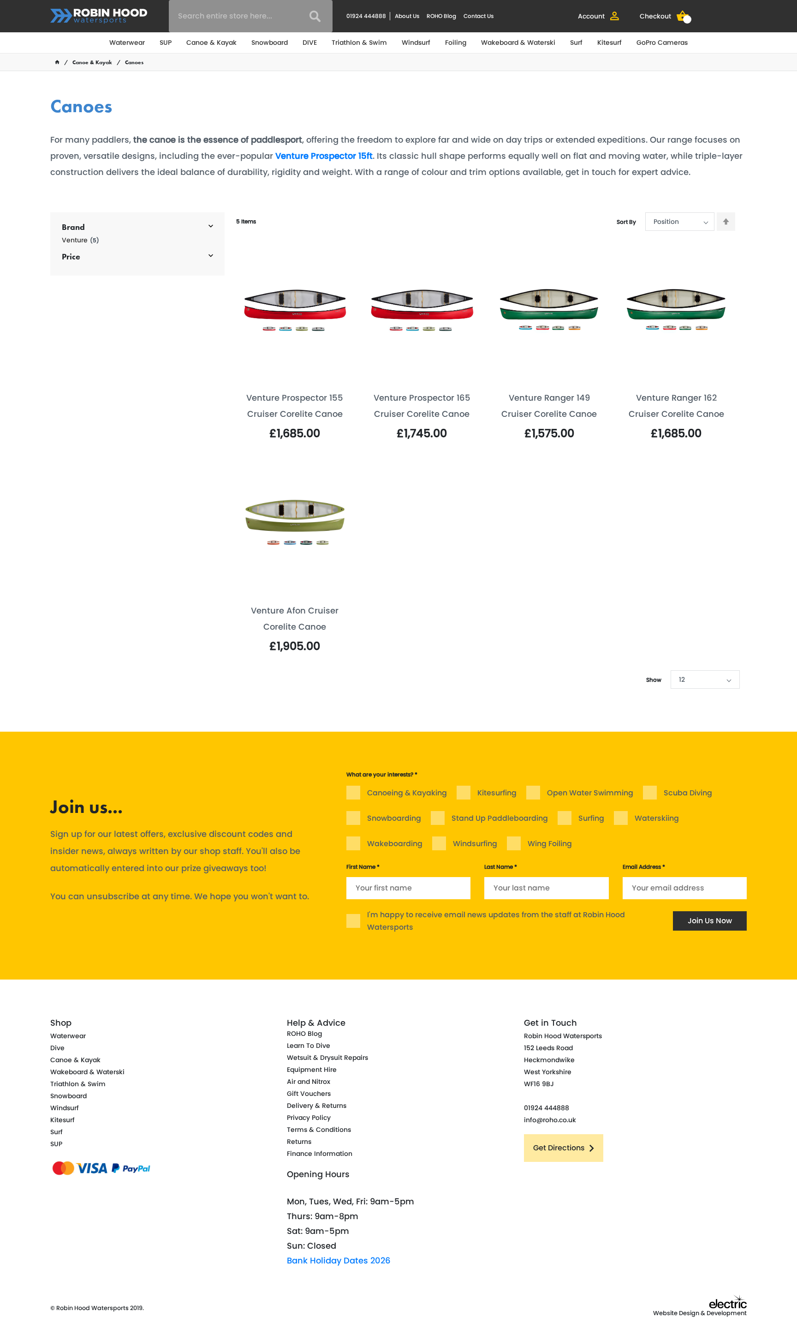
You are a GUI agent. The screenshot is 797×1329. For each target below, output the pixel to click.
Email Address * (644, 866)
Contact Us (479, 16)
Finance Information (319, 1153)
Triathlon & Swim (359, 42)
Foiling (455, 42)
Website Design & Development (700, 1313)
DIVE (310, 42)
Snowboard (269, 42)
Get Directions (559, 1148)
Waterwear (127, 42)
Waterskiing (657, 818)
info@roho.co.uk (550, 1120)
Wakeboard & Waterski (518, 42)
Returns (299, 1141)
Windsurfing (475, 843)
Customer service (452, 739)
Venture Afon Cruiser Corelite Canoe (295, 618)
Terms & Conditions (319, 1129)
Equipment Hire (312, 1069)
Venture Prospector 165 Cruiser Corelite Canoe (422, 406)
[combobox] (251, 16)
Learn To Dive (308, 1045)
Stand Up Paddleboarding (500, 818)
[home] (57, 62)
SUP (166, 42)
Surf (576, 42)
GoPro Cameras (662, 42)
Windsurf (416, 42)
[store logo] (98, 16)
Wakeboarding (394, 843)
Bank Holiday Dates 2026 (339, 1260)
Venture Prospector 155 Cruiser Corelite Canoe (294, 406)
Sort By (626, 221)
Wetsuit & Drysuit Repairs (327, 1057)
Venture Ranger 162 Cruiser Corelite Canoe (676, 406)
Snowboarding (394, 818)
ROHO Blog (441, 16)
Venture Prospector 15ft (324, 156)
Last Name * (500, 866)
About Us (407, 16)
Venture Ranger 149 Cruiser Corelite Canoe (549, 406)
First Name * (363, 866)
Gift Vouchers (309, 1093)
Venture (80, 240)
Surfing (591, 818)
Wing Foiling (550, 843)
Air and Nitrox (308, 1081)
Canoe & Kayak (211, 42)
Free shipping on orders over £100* (655, 755)
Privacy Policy (309, 1117)
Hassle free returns (286, 739)
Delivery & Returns (316, 1105)
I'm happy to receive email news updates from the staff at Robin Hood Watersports (496, 920)
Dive (57, 1047)
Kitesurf (609, 42)
